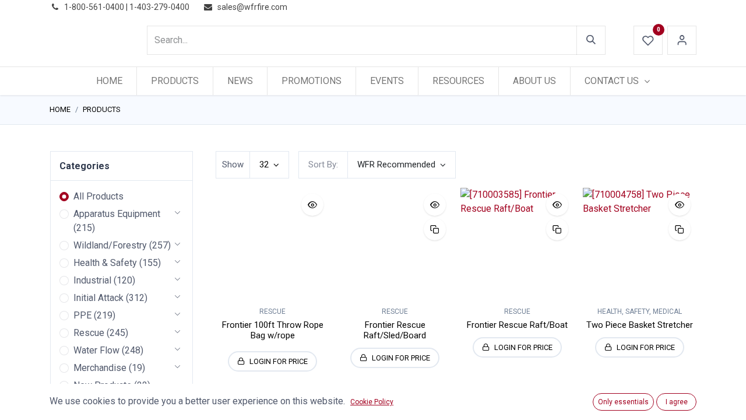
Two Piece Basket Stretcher (639, 325)
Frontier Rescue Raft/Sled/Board (395, 330)
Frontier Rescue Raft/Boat (517, 325)
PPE (82, 315)
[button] (401, 164)
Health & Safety (105, 262)
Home (60, 109)
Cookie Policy (371, 402)
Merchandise (99, 367)
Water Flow (96, 350)
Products (102, 109)
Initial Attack (98, 297)
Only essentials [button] (623, 402)
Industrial (92, 280)
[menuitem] (109, 81)
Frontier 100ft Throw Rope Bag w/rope (272, 330)
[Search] (591, 40)
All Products (98, 196)
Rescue (88, 332)
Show (233, 164)
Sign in (681, 40)
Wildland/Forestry (110, 245)
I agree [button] (677, 402)
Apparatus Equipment (116, 213)
